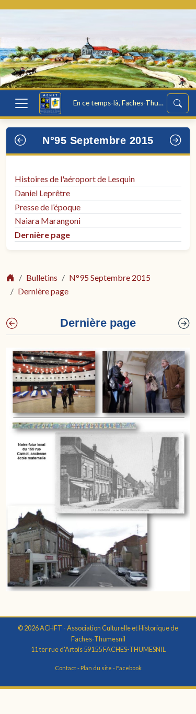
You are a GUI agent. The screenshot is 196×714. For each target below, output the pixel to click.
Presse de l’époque (47, 207)
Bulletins (41, 277)
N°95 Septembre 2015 (98, 140)
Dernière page (42, 235)
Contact (65, 667)
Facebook (129, 667)
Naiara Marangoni (47, 220)
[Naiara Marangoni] (12, 323)
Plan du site (96, 667)
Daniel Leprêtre (42, 193)
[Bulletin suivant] (176, 140)
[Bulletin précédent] (21, 140)
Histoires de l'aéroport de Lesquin (75, 179)
